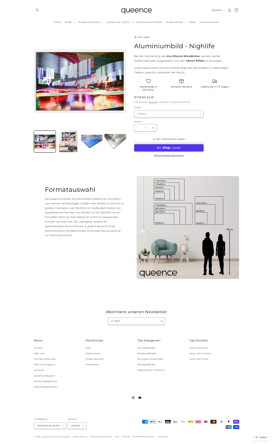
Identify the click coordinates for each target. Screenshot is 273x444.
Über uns (39, 353)
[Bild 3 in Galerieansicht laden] (92, 142)
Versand (153, 102)
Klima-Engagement (45, 381)
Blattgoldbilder (146, 364)
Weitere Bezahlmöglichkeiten (169, 155)
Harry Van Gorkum (200, 353)
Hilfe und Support (44, 364)
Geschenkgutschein (45, 386)
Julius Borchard (198, 359)
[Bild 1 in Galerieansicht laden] (45, 142)
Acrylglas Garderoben (150, 359)
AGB (88, 347)
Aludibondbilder (147, 353)
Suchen (38, 347)
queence (46, 437)
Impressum (92, 364)
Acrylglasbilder (146, 347)
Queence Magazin (44, 375)
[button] (37, 10)
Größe (137, 107)
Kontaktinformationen (143, 436)
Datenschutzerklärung (101, 436)
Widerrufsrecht (95, 359)
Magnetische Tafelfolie (150, 370)
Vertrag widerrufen (45, 359)
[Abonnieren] (161, 321)
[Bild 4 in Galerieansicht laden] (115, 142)
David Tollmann (198, 347)
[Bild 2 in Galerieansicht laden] (68, 142)
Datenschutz (93, 353)
